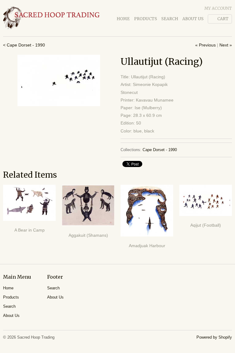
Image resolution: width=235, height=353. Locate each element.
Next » (225, 45)
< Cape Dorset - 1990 (24, 45)
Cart (223, 18)
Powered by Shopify (214, 337)
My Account (218, 8)
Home (123, 18)
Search (169, 18)
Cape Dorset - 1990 (160, 149)
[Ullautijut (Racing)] (58, 80)
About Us (192, 18)
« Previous (205, 45)
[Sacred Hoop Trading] (51, 18)
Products (145, 18)
